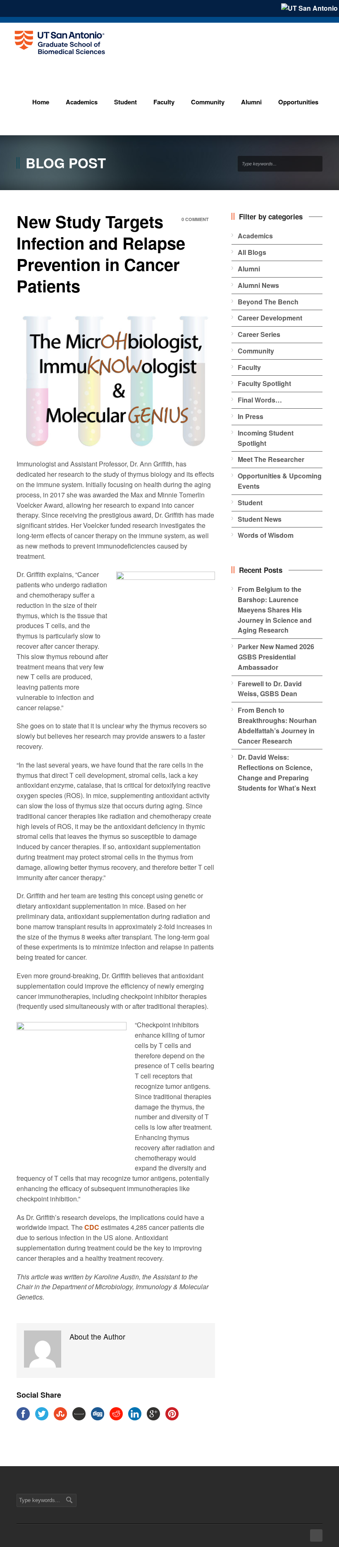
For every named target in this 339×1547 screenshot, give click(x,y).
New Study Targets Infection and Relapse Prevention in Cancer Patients (101, 253)
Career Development (270, 318)
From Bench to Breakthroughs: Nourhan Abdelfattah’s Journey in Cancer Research (277, 725)
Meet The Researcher (271, 459)
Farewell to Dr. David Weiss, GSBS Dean (270, 689)
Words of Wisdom (266, 535)
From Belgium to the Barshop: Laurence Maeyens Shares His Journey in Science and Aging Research (275, 609)
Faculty (249, 367)
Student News (260, 519)
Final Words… (260, 400)
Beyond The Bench (268, 301)
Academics (255, 235)
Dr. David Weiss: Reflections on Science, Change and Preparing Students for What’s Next (277, 772)
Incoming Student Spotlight (266, 438)
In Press (250, 416)
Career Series (259, 334)
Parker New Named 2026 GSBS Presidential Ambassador (276, 657)
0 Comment (195, 219)
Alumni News (258, 285)
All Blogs (252, 252)
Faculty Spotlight (264, 383)
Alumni (249, 268)
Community (256, 351)
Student (250, 502)
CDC (91, 1227)
